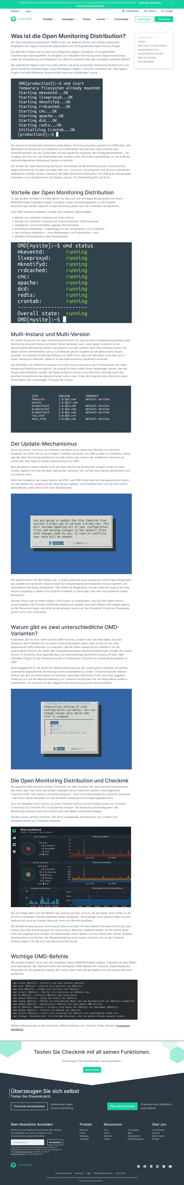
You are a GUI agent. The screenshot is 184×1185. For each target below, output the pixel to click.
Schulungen (133, 1130)
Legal (88, 1173)
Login (28, 11)
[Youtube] (170, 1166)
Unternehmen (132, 11)
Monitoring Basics (136, 1139)
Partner (152, 11)
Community (121, 19)
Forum (107, 1133)
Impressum (79, 1173)
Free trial (164, 19)
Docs (106, 1130)
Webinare (108, 1136)
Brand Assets (158, 1136)
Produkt (48, 19)
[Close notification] (173, 2)
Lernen (101, 19)
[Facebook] (144, 1166)
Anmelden (55, 1142)
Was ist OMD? (146, 37)
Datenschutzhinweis (63, 1173)
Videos (107, 1139)
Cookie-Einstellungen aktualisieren (90, 1181)
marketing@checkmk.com (23, 1152)
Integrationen (134, 1136)
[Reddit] (157, 1166)
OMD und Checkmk (147, 57)
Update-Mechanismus (148, 49)
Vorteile (141, 41)
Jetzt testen (92, 1069)
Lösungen (68, 19)
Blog (130, 1133)
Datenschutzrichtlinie (18, 1154)
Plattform (84, 1130)
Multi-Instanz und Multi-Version (152, 45)
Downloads (144, 19)
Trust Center (121, 1173)
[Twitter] (164, 1166)
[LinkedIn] (151, 1166)
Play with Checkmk (122, 1106)
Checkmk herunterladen (29, 1106)
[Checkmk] (21, 19)
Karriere (155, 1133)
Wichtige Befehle (146, 61)
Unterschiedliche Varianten (150, 53)
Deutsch (15, 11)
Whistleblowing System (103, 1173)
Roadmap (84, 1136)
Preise (87, 19)
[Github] (138, 1166)
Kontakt (169, 11)
